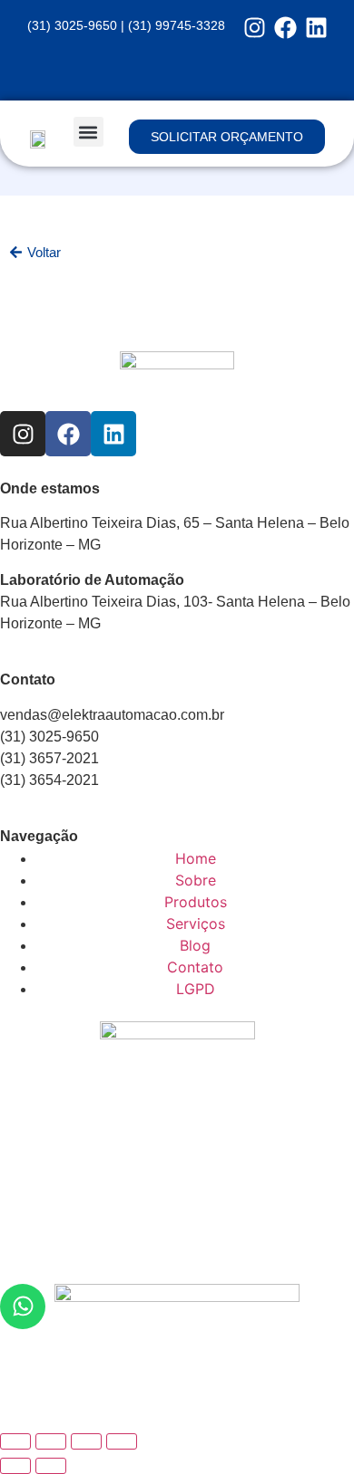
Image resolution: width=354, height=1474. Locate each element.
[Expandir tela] (50, 1441)
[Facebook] (285, 27)
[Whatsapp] (22, 1306)
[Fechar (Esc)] (121, 1441)
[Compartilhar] (86, 1441)
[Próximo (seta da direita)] (50, 1466)
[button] (88, 132)
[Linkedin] (316, 27)
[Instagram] (254, 27)
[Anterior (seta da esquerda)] (15, 1466)
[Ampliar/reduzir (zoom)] (15, 1441)
